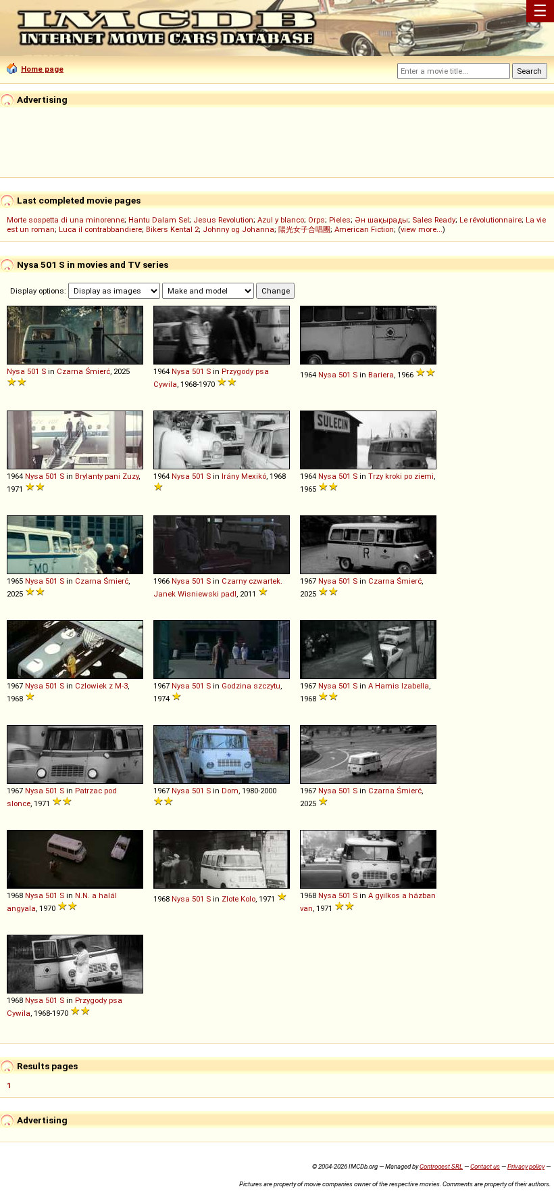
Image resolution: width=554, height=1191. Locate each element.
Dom (230, 790)
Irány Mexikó (244, 476)
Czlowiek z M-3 (101, 686)
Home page (42, 69)
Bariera (381, 374)
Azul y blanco (280, 220)
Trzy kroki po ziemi (401, 476)
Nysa (16, 371)
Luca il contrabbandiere (100, 229)
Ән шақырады (381, 220)
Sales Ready (433, 220)
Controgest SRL (441, 1166)
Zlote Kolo (238, 899)
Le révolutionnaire (490, 220)
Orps (316, 220)
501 (33, 371)
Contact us (485, 1166)
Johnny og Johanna (238, 229)
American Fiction (364, 229)
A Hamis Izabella (398, 686)
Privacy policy (526, 1166)
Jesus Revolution (223, 220)
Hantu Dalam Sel (158, 220)
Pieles (340, 220)
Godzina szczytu (251, 686)
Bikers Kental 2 (172, 229)
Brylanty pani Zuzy (106, 476)
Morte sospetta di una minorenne (65, 220)
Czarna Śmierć (83, 371)
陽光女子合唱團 (304, 229)
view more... (422, 229)
